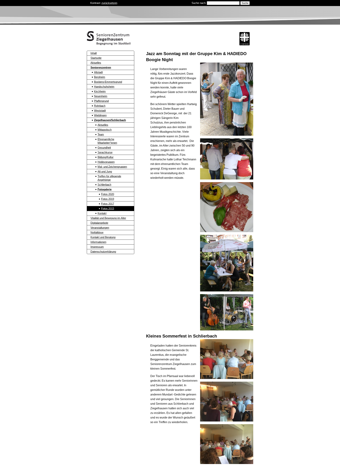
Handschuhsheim (104, 86)
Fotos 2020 (107, 194)
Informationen (98, 241)
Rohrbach (99, 105)
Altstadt (98, 72)
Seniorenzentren (100, 67)
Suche (245, 3)
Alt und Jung (105, 171)
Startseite (95, 57)
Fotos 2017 (107, 203)
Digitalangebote (99, 222)
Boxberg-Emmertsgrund (108, 81)
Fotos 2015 (107, 208)
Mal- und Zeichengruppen (112, 166)
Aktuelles (95, 62)
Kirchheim (100, 91)
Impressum (97, 246)
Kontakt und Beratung (102, 237)
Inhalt (93, 53)
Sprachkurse (105, 152)
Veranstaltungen (99, 227)
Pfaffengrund (101, 100)
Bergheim (99, 76)
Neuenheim (100, 96)
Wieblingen (100, 115)
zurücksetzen (109, 2)
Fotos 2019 (107, 198)
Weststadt (100, 110)
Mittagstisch (105, 129)
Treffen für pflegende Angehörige (109, 178)
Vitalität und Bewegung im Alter (108, 218)
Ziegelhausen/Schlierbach (110, 120)
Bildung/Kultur (106, 157)
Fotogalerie (105, 189)
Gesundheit (104, 147)
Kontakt (102, 213)
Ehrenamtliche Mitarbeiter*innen (107, 141)
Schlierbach (104, 184)
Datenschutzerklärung (103, 251)
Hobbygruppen (106, 161)
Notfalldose (96, 232)
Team (101, 134)
